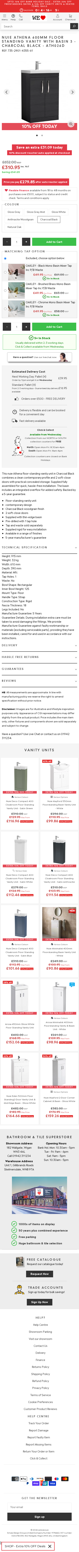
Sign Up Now (39, 1302)
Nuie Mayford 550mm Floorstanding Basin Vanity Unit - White (59, 804)
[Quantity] (16, 242)
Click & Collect (38, 1458)
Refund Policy (40, 1381)
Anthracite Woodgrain (21, 219)
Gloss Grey (14, 211)
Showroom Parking (40, 1331)
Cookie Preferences (40, 1402)
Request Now (39, 1273)
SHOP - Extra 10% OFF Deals (25, 1546)
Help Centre (40, 1324)
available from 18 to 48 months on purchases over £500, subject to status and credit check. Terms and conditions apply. (40, 193)
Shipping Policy (40, 1374)
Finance (40, 1359)
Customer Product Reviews (40, 1409)
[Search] (74, 26)
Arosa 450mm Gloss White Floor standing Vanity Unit (19, 1025)
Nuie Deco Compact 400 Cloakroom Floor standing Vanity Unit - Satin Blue (20, 952)
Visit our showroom (40, 1338)
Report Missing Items (38, 1444)
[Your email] (39, 1507)
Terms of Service (40, 1395)
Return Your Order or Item (38, 1451)
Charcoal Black (49, 219)
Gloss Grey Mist (36, 211)
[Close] (49, 1546)
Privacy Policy (40, 1387)
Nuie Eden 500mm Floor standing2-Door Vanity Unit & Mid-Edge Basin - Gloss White (20, 1099)
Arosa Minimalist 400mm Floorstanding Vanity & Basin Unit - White (59, 1025)
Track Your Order (38, 1423)
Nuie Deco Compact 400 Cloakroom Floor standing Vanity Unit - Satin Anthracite (59, 878)
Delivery (40, 1352)
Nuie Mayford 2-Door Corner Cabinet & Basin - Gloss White (59, 1099)
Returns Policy (40, 1366)
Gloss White (59, 211)
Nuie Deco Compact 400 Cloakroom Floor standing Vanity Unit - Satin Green (20, 804)
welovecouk (43, 1529)
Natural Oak (14, 226)
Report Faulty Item (38, 1437)
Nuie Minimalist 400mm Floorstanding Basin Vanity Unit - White (59, 952)
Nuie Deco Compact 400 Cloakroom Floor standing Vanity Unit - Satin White (20, 878)
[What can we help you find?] (39, 26)
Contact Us (40, 1345)
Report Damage (39, 1430)
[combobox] (39, 26)
